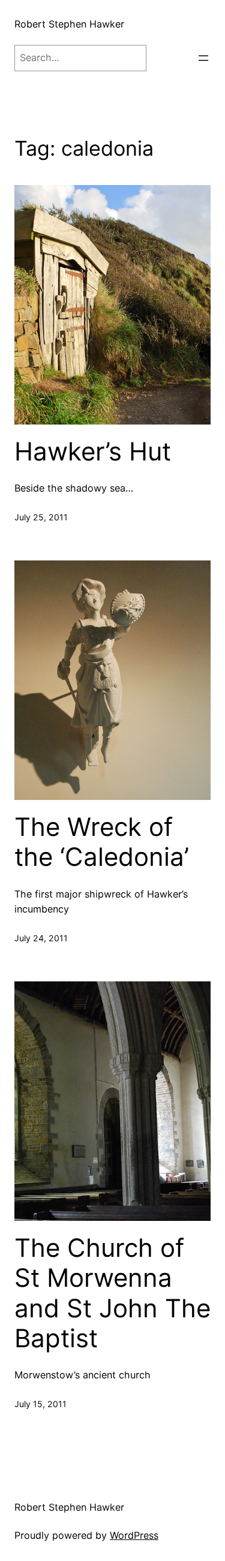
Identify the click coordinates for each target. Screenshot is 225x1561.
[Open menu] (203, 58)
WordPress (134, 1535)
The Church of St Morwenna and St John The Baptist (112, 1293)
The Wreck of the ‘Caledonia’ (101, 842)
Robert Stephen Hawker (69, 24)
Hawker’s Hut (92, 451)
